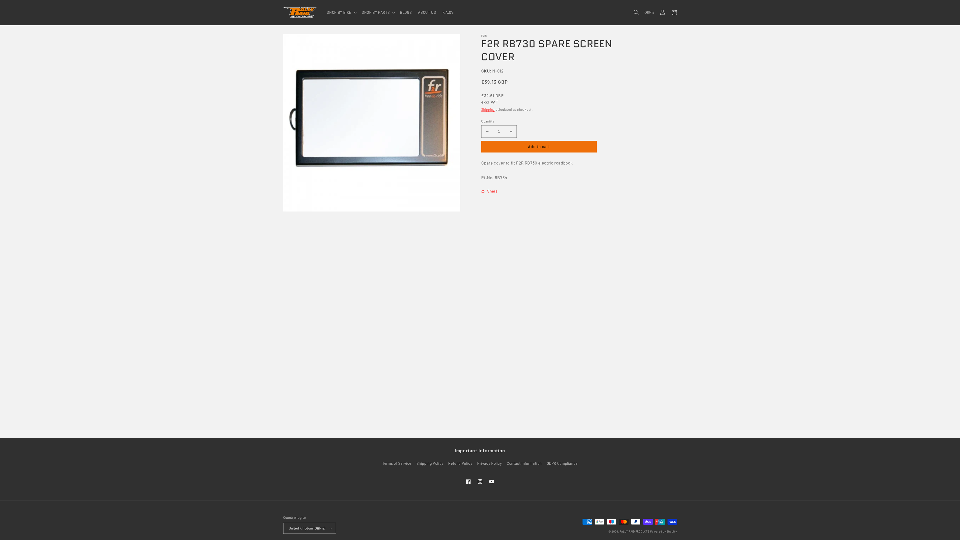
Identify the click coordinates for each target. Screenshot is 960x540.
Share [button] (492, 191)
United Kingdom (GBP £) (307, 528)
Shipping (488, 110)
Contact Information (524, 463)
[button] (341, 12)
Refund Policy (460, 463)
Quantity (487, 121)
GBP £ (649, 12)
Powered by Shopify (663, 531)
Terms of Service (397, 463)
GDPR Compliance (562, 463)
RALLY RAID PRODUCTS (635, 531)
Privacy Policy (489, 463)
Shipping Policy (430, 463)
